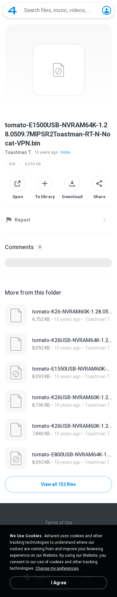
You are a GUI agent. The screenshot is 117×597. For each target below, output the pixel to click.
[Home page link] (12, 10)
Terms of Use (58, 522)
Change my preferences (57, 568)
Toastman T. (18, 152)
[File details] (58, 315)
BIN (12, 164)
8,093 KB (33, 164)
